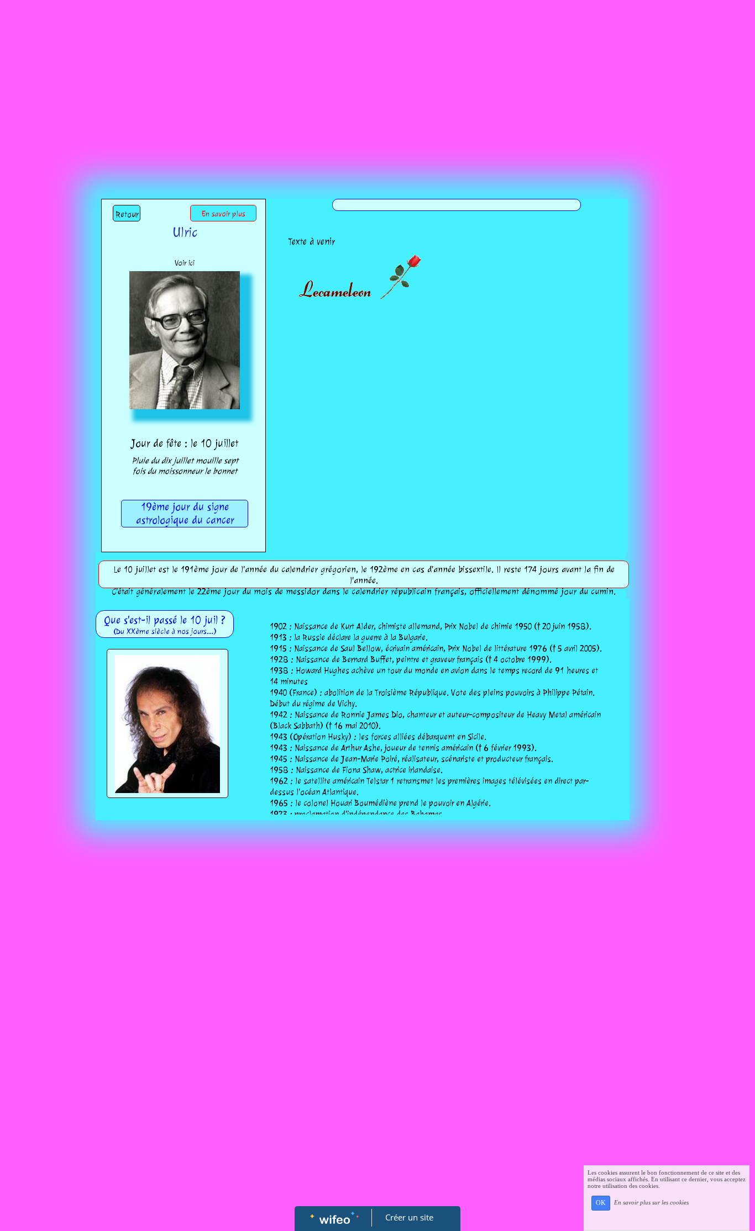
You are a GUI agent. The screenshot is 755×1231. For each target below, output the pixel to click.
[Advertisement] (377, 83)
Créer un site (409, 1217)
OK (601, 1203)
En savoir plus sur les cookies (651, 1202)
